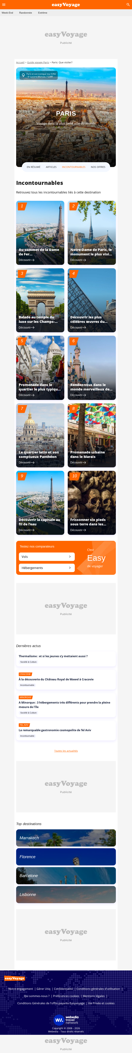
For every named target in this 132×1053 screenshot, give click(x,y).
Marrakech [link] (29, 838)
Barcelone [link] (29, 875)
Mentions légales (94, 996)
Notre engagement (20, 989)
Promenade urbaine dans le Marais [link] (87, 454)
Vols (47, 556)
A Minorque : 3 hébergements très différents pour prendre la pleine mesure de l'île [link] (64, 705)
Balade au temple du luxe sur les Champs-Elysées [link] (37, 321)
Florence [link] (27, 856)
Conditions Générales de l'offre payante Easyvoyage (51, 1003)
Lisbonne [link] (28, 894)
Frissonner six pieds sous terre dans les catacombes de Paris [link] (88, 524)
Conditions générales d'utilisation (98, 989)
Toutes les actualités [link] (66, 750)
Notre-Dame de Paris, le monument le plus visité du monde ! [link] (91, 254)
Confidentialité (63, 989)
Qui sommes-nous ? (37, 996)
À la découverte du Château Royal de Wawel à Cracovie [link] (56, 679)
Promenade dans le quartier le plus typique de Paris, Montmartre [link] (39, 389)
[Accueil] (66, 4)
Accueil (20, 62)
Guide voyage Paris (38, 62)
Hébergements (47, 568)
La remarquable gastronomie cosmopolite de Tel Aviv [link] (55, 730)
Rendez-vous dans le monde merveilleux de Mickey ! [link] (89, 389)
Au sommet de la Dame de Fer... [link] (39, 251)
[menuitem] (7, 12)
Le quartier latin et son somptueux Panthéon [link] (39, 454)
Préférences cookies (66, 996)
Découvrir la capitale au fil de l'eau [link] (39, 521)
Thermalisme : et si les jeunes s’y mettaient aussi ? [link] (53, 656)
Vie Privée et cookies (101, 1003)
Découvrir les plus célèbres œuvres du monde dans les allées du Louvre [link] (89, 324)
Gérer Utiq (43, 989)
